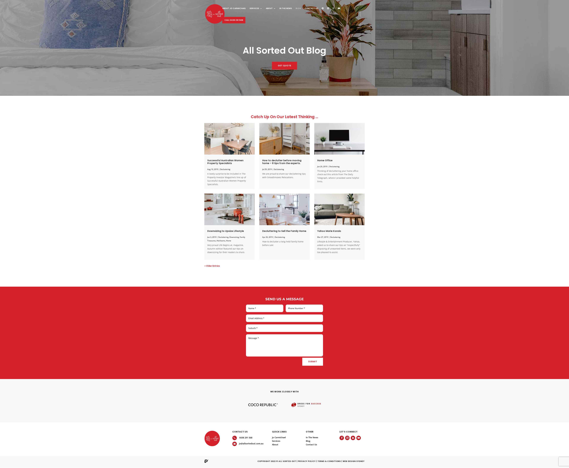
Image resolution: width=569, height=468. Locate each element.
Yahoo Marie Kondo (329, 231)
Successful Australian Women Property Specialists (225, 162)
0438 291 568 (245, 437)
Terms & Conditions (329, 461)
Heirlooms (221, 240)
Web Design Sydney (354, 461)
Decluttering (225, 169)
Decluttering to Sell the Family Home (284, 231)
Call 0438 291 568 (233, 20)
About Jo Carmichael (234, 8)
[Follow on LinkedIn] (353, 438)
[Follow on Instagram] (347, 438)
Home (228, 240)
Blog (298, 8)
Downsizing (234, 237)
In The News (312, 437)
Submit (312, 361)
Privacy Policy (307, 461)
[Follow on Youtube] (358, 438)
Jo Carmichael (279, 437)
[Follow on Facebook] (341, 438)
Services (254, 8)
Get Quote (284, 65)
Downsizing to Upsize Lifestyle (225, 231)
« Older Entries (212, 265)
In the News (285, 8)
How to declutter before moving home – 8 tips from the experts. (281, 162)
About (269, 8)
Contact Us (311, 8)
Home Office (325, 160)
